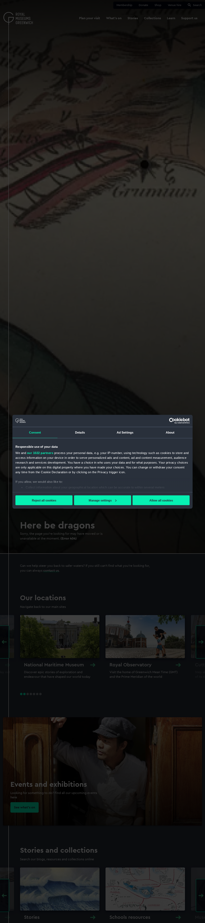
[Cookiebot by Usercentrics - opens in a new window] (172, 421)
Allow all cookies (161, 500)
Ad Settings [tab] (125, 432)
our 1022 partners (40, 453)
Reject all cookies (44, 500)
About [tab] (170, 432)
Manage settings (100, 500)
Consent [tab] (35, 432)
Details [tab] (80, 432)
